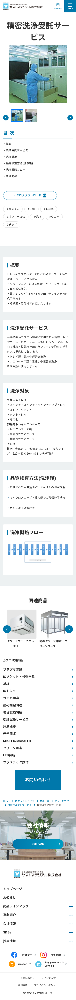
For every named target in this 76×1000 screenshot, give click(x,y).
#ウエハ (54, 216)
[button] (70, 117)
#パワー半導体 (15, 216)
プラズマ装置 (12, 669)
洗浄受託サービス (17, 150)
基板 (6, 684)
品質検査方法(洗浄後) (19, 163)
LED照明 (9, 755)
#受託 (37, 216)
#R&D (31, 209)
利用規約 (23, 985)
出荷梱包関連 (12, 705)
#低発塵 (48, 209)
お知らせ (9, 898)
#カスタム (12, 209)
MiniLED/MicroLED (17, 741)
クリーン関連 (12, 748)
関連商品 (11, 176)
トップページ (12, 889)
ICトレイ (9, 691)
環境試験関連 (12, 712)
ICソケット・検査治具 (19, 677)
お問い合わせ (38, 779)
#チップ (11, 224)
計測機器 (9, 726)
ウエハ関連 (11, 698)
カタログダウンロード (28, 195)
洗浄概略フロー (15, 169)
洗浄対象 (11, 156)
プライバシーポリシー (46, 985)
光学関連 (9, 734)
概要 (8, 143)
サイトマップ (48, 978)
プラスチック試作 (15, 762)
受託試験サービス (15, 719)
